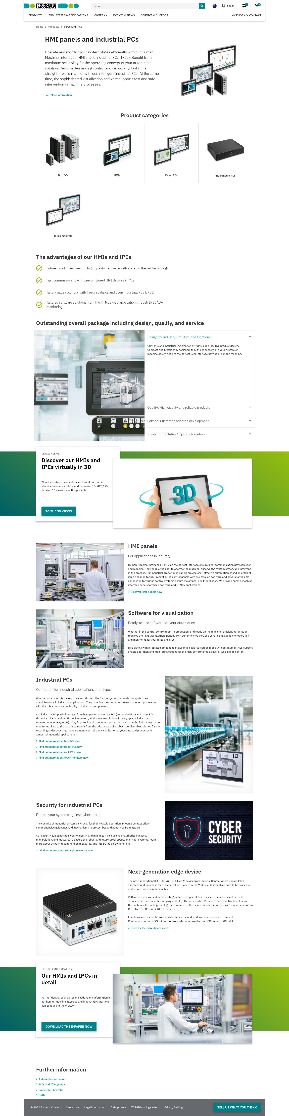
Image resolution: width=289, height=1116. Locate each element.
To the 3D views (58, 511)
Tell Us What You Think (237, 1107)
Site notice (72, 1107)
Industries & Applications (68, 15)
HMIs (42, 1095)
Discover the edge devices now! (150, 928)
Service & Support (154, 15)
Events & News (124, 15)
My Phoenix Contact (246, 15)
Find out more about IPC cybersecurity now (66, 850)
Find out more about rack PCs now (60, 752)
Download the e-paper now (68, 1026)
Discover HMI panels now (146, 591)
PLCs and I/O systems (52, 1084)
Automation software (52, 1079)
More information (61, 95)
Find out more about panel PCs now (60, 746)
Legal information (94, 1107)
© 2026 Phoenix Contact (46, 1107)
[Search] (202, 6)
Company (100, 15)
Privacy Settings (174, 1107)
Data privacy (118, 1107)
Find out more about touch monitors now (63, 757)
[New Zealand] (214, 6)
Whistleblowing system (145, 1107)
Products (35, 15)
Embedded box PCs (51, 1090)
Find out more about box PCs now (59, 741)
